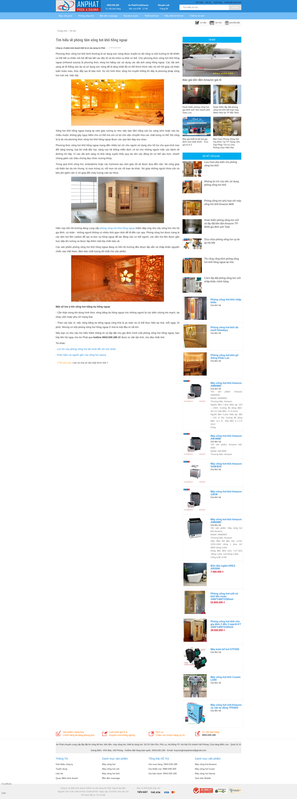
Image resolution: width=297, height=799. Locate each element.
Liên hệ (59, 773)
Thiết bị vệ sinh (197, 16)
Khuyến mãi (163, 5)
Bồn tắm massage (109, 16)
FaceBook (5, 783)
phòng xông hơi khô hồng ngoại (117, 228)
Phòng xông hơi (86, 16)
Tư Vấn (203, 23)
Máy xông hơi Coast (205, 769)
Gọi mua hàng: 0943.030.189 (162, 764)
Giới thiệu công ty (64, 764)
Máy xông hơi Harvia (205, 773)
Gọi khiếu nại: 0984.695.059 (162, 769)
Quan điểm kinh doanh (67, 778)
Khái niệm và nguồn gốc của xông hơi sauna (81, 355)
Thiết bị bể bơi (151, 16)
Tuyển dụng (61, 769)
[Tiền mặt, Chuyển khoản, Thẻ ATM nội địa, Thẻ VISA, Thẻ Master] (156, 792)
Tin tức (218, 23)
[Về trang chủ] (78, 6)
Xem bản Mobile (203, 778)
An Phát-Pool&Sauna (138, 5)
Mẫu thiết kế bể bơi (174, 16)
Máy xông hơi (65, 16)
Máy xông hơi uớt (110, 769)
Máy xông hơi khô (111, 773)
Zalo (4, 793)
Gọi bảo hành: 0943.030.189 (162, 773)
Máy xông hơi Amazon (206, 764)
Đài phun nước (131, 16)
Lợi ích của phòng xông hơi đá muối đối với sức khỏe (86, 349)
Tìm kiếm (235, 7)
